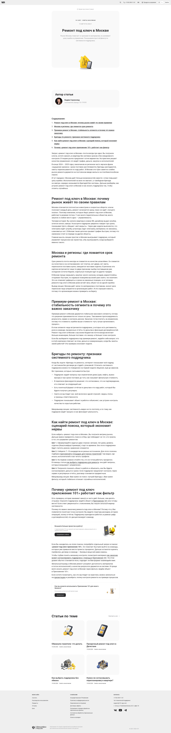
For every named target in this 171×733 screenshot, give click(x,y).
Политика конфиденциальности (79, 700)
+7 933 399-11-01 (118, 697)
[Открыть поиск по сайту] (120, 2)
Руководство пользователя (40, 700)
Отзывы (34, 706)
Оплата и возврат (75, 717)
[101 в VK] (115, 710)
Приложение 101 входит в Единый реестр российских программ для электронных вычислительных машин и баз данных (66, 727)
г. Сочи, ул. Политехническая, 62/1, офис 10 (126, 706)
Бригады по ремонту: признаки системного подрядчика (77, 137)
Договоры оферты (75, 706)
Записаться (60, 595)
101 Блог (78, 20)
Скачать (34, 697)
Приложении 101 (100, 501)
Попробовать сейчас (63, 534)
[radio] (159, 2)
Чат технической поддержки (122, 700)
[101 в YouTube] (120, 710)
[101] (3, 2)
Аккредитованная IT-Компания (79, 697)
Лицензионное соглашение (78, 703)
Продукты (35, 703)
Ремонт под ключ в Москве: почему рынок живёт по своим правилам (83, 123)
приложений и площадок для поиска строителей (80, 454)
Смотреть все (113, 616)
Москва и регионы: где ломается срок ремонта (73, 126)
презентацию (60, 577)
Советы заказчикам (89, 20)
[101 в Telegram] (125, 710)
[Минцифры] (39, 727)
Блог (33, 708)
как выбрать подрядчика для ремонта (83, 462)
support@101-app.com (120, 703)
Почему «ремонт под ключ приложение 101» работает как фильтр (81, 147)
